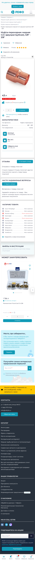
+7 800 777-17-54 (6, 407)
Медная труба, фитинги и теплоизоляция (13, 19)
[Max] (10, 524)
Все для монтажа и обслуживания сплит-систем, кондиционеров (15, 463)
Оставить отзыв (25, 162)
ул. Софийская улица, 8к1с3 (10, 404)
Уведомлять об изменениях (11, 52)
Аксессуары (5, 427)
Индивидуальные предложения (15, 492)
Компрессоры (6, 453)
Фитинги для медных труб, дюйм (11, 22)
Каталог (9, 17)
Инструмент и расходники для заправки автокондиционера (15, 468)
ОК (31, 536)
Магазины (4, 508)
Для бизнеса (5, 486)
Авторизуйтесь (11, 114)
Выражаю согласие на (16, 374)
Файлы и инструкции (13, 246)
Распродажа (5, 430)
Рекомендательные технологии (12, 506)
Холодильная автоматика (10, 459)
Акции (3, 481)
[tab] (13, 292)
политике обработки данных (11, 544)
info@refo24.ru (6, 410)
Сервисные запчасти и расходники (13, 448)
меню (31, 13)
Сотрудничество (7, 489)
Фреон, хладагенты (7, 433)
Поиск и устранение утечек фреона (13, 451)
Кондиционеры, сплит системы (12, 456)
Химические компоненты (10, 445)
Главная (3, 17)
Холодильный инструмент (10, 439)
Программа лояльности (9, 483)
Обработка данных (7, 503)
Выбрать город (17, 6)
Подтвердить (17, 549)
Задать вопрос (9, 184)
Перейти (9, 352)
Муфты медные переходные (9, 24)
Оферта (18, 503)
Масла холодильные (8, 436)
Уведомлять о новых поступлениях (15, 237)
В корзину (22, 110)
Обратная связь (9, 414)
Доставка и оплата (7, 511)
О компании (5, 513)
